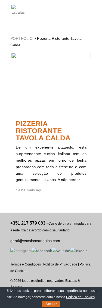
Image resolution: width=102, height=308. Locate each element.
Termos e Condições (25, 264)
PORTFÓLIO (21, 38)
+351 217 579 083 (27, 223)
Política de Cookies (80, 297)
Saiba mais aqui (29, 190)
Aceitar (51, 304)
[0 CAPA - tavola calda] (51, 57)
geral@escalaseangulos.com (35, 240)
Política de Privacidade (60, 264)
